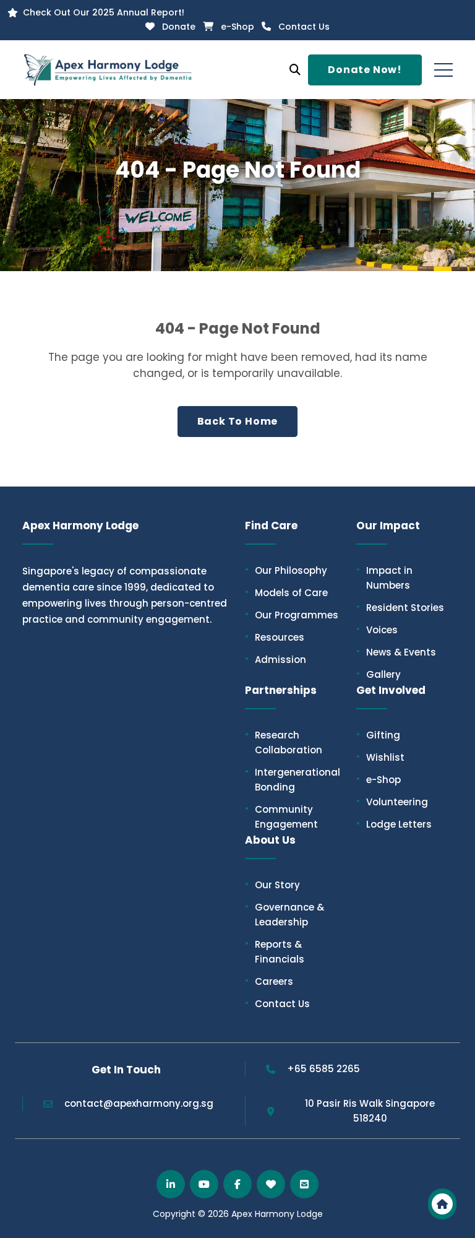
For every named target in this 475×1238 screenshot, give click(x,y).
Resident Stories (400, 607)
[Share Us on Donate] (271, 1184)
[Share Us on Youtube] (204, 1184)
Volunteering (392, 801)
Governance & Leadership (284, 914)
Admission (275, 659)
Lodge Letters (394, 824)
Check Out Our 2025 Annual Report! (103, 12)
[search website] (295, 70)
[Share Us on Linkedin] (170, 1184)
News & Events (396, 652)
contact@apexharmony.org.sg (138, 1103)
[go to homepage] (442, 1203)
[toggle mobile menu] (443, 70)
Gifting (378, 735)
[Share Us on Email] (304, 1184)
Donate (178, 26)
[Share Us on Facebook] (237, 1184)
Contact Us (304, 26)
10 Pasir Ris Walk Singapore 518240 (370, 1111)
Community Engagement (281, 816)
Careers (269, 981)
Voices (377, 629)
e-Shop (237, 26)
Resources (274, 637)
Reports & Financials (274, 951)
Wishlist (380, 757)
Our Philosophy (286, 570)
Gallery (378, 674)
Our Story (272, 884)
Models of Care (286, 592)
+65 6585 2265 (323, 1068)
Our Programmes (291, 614)
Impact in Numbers (384, 577)
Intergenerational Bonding (292, 779)
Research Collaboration (283, 742)
